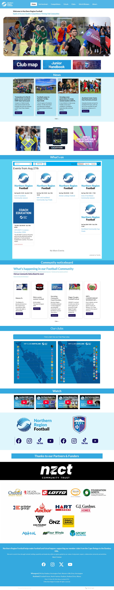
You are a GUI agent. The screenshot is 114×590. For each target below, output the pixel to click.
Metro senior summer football (38, 298)
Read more (18, 112)
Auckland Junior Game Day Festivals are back (89, 99)
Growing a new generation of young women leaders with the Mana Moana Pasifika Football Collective (68, 99)
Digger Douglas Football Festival (73, 298)
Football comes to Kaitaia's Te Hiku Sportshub (43, 99)
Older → (57, 118)
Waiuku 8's (19, 298)
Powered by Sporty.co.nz (24, 588)
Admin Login (90, 588)
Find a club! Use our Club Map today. (57, 337)
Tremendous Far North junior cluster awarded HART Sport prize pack (22, 99)
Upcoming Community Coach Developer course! (56, 298)
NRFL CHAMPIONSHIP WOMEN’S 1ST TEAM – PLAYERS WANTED (92, 298)
